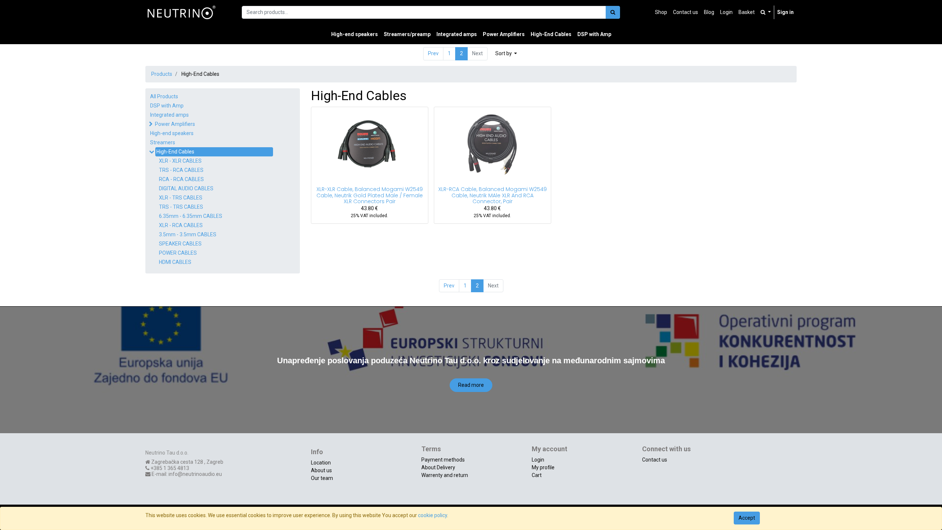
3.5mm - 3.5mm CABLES (187, 234)
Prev (433, 53)
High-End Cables (175, 152)
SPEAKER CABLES (180, 244)
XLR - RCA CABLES (181, 225)
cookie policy (432, 515)
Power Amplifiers (175, 124)
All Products (164, 96)
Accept (747, 518)
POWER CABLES (178, 253)
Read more (471, 385)
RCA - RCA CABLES (181, 179)
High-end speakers (172, 133)
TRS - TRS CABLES (181, 207)
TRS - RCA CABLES (181, 170)
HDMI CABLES (175, 262)
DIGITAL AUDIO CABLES (186, 188)
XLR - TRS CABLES (180, 198)
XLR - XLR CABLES (180, 161)
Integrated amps (169, 115)
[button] (506, 53)
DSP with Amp (167, 106)
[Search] (613, 12)
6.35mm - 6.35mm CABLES (190, 216)
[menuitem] (661, 12)
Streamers (162, 142)
